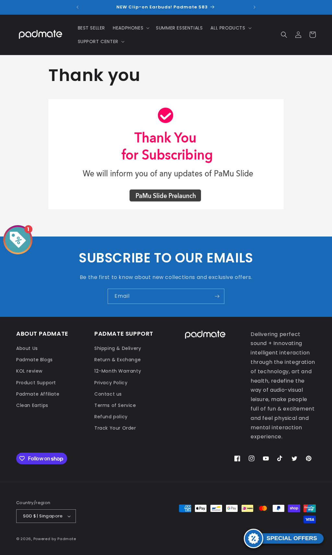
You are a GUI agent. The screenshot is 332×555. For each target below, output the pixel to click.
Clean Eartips (32, 405)
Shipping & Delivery (117, 348)
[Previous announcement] (77, 7)
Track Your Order (115, 428)
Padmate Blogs (34, 359)
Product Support (36, 382)
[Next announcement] (254, 7)
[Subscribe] (217, 296)
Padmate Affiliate (37, 394)
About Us (27, 348)
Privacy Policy (110, 382)
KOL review (29, 371)
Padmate (66, 538)
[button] (130, 28)
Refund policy (111, 416)
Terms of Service (115, 405)
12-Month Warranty (117, 371)
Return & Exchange (117, 359)
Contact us (108, 394)
